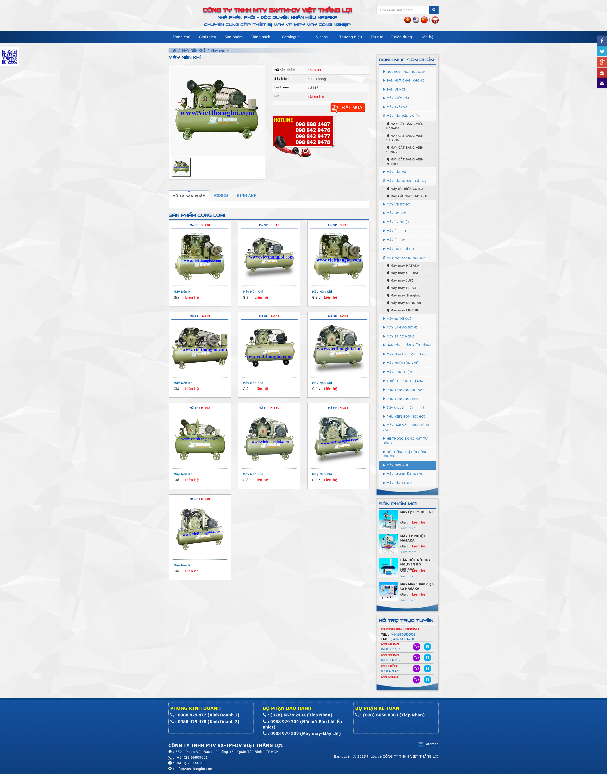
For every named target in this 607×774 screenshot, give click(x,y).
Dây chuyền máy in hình (405, 407)
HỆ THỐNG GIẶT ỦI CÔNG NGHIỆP (405, 454)
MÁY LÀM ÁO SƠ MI (401, 327)
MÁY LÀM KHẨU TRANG (404, 474)
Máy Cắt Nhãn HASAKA (408, 196)
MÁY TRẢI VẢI (397, 107)
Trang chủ (181, 37)
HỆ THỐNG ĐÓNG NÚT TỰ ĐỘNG (405, 441)
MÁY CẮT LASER (399, 483)
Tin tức (377, 37)
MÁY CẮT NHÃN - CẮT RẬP (407, 181)
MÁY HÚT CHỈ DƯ (400, 249)
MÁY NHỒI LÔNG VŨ (402, 363)
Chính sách (260, 37)
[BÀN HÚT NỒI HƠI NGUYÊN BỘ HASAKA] (388, 535)
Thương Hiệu (350, 37)
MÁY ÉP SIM (395, 240)
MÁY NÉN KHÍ (193, 50)
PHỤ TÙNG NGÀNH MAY (405, 390)
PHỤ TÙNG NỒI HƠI (402, 399)
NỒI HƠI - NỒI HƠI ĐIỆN (406, 71)
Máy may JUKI (401, 280)
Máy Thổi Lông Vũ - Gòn (405, 354)
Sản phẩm (234, 37)
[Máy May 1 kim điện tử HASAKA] (388, 559)
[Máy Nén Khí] (199, 256)
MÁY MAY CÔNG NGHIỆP (405, 258)
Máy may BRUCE (403, 288)
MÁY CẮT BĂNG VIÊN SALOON (404, 138)
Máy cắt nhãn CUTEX (406, 189)
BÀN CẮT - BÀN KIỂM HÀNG (408, 345)
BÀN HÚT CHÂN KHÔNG (405, 80)
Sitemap (431, 744)
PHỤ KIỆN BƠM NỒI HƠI (405, 416)
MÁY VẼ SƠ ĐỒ (398, 204)
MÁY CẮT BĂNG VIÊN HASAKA (404, 126)
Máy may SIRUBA (403, 273)
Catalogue (291, 37)
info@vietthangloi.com (194, 769)
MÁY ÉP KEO (396, 231)
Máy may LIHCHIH (404, 310)
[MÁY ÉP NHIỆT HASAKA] (388, 511)
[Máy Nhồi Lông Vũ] (388, 583)
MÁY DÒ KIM (396, 213)
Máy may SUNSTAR (405, 303)
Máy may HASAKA (404, 265)
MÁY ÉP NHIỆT (397, 222)
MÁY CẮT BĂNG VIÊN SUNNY (404, 150)
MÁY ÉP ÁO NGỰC (400, 336)
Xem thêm (408, 520)
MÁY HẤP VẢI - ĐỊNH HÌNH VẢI (405, 427)
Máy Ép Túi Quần (399, 318)
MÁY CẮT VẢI (396, 172)
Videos (322, 37)
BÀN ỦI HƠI (395, 89)
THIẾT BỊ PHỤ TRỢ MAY (404, 381)
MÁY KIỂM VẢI (397, 98)
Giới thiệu (207, 37)
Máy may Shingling (405, 295)
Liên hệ (426, 37)
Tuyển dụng (401, 37)
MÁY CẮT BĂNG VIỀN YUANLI (404, 161)
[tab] (189, 196)
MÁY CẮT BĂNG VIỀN (403, 116)
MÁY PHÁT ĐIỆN (399, 372)
